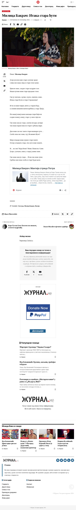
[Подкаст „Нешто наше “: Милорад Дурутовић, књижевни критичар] (28, 434)
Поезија (37, 206)
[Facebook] (27, 273)
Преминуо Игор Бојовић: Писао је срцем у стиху (45, 443)
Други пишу (44, 438)
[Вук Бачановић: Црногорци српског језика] (10, 434)
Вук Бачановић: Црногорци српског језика (9, 443)
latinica (30, 240)
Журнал (4, 20)
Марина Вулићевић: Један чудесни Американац (65, 443)
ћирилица (23, 240)
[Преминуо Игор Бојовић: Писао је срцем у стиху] (47, 434)
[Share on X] (14, 24)
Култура (21, 206)
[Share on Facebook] (10, 24)
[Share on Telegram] (67, 214)
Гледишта (6, 438)
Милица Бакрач (29, 206)
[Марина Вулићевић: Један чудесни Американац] (65, 434)
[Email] (17, 24)
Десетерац (6, 11)
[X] (33, 273)
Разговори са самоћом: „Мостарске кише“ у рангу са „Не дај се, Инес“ (37, 380)
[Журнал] (38, 2)
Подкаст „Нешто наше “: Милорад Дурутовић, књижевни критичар (28, 444)
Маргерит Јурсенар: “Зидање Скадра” (35, 347)
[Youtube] (40, 273)
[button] (3, 2)
